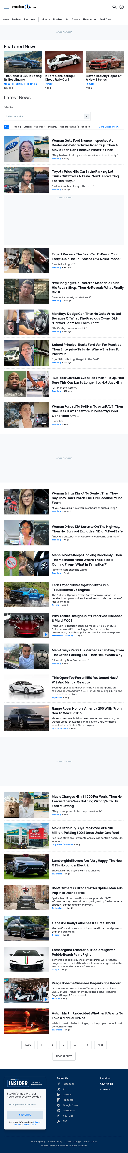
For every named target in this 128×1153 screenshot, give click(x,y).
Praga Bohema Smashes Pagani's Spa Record (86, 983)
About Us (105, 1078)
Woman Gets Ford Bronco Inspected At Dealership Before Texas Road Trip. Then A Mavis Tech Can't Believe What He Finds (85, 145)
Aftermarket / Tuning (62, 636)
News (6, 19)
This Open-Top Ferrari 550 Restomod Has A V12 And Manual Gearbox (85, 679)
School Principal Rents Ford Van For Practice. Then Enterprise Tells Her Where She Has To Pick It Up (87, 349)
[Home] (24, 7)
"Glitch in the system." (65, 387)
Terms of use (90, 1141)
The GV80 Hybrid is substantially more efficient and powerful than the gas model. (87, 930)
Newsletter (89, 19)
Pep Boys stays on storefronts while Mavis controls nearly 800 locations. (87, 839)
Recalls (55, 605)
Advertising (106, 1083)
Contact (105, 1089)
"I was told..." (59, 421)
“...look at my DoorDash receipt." (70, 660)
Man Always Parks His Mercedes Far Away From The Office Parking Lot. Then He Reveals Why (88, 652)
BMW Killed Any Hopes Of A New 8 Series (104, 77)
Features (29, 19)
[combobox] (47, 116)
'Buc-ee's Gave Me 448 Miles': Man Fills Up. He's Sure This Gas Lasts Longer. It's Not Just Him (88, 380)
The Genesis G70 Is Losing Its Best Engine (23, 77)
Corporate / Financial (62, 844)
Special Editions (60, 728)
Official (56, 935)
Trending (56, 158)
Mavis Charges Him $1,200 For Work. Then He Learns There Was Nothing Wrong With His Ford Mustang (87, 801)
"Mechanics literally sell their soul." (71, 297)
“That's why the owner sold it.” (69, 328)
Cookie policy (55, 1141)
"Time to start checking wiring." (70, 569)
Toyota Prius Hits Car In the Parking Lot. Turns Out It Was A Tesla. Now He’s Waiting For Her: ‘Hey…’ (85, 176)
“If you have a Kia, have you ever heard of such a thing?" (85, 508)
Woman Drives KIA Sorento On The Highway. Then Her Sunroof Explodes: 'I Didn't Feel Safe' (87, 528)
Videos (46, 19)
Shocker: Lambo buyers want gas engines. (76, 870)
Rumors (49, 84)
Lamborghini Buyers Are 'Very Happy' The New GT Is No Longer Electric (87, 862)
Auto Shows (73, 19)
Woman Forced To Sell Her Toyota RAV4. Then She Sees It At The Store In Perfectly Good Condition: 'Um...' (87, 411)
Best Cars (105, 19)
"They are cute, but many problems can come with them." (86, 536)
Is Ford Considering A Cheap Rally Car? (60, 77)
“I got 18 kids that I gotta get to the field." (75, 359)
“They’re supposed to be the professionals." (77, 811)
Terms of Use (29, 1124)
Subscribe (25, 1114)
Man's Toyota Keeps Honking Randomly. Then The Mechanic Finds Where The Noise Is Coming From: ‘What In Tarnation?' (87, 560)
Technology (58, 908)
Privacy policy (38, 1141)
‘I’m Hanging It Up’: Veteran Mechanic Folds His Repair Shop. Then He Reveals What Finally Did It (88, 287)
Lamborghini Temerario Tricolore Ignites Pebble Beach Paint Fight (83, 952)
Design (55, 970)
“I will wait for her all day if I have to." (73, 186)
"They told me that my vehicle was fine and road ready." (85, 155)
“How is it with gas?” (63, 264)
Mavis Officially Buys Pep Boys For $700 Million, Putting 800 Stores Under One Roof (85, 830)
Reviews (17, 19)
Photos (57, 19)
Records (56, 998)
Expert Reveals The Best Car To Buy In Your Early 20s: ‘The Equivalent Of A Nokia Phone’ (86, 256)
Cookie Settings (73, 1141)
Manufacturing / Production (20, 84)
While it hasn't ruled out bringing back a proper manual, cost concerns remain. (87, 1025)
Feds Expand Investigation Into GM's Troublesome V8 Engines (80, 587)
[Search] (114, 7)
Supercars (57, 697)
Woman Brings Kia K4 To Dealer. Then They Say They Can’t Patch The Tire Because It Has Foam (87, 498)
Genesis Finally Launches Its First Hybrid (83, 923)
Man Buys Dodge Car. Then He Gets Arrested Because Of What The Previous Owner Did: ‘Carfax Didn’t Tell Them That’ (86, 318)
